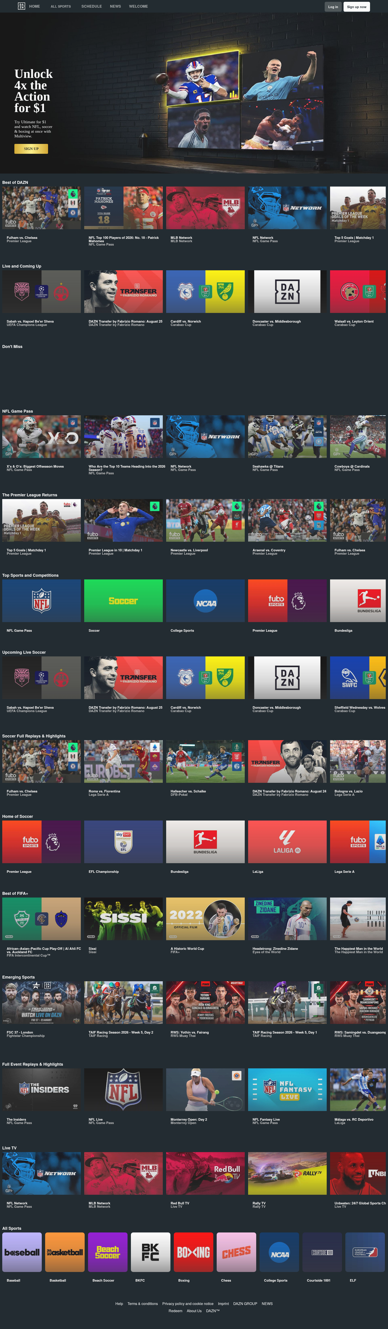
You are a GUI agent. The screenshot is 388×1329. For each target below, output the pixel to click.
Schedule (92, 6)
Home (34, 6)
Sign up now (356, 6)
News (115, 6)
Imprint (223, 1303)
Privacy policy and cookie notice (188, 1303)
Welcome (138, 6)
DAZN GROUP (245, 1303)
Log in (333, 6)
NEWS (267, 1303)
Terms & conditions (143, 1303)
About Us (194, 1310)
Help (119, 1303)
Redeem (175, 1310)
